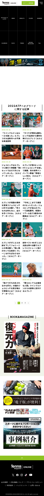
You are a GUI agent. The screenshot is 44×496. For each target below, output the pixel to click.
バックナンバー (22, 485)
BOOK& (31, 43)
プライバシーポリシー (34, 482)
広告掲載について (17, 482)
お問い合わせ (35, 485)
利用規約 (10, 485)
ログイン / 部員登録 (28, 3)
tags (39, 43)
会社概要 (4, 482)
